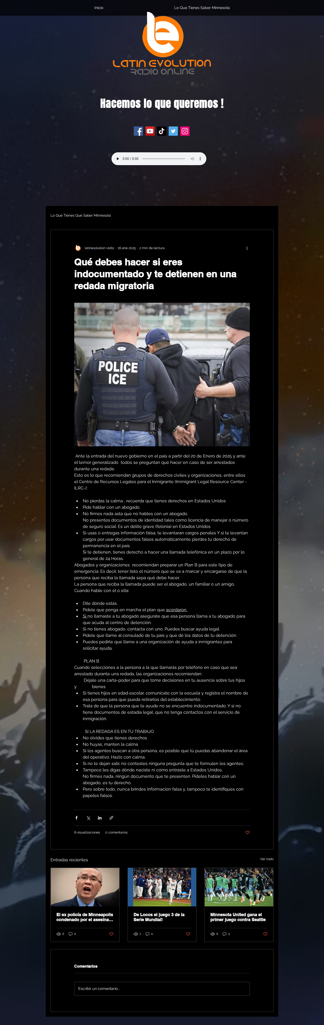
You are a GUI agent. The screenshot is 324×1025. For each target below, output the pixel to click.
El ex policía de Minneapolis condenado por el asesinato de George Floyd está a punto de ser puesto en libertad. (84, 917)
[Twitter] (173, 131)
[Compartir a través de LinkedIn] (99, 817)
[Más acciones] (247, 248)
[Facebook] (138, 131)
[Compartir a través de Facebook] (76, 817)
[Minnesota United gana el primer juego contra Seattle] (239, 887)
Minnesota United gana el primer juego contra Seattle (238, 917)
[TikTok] (161, 131)
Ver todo (266, 859)
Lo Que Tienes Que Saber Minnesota (81, 215)
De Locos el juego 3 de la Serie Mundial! (159, 917)
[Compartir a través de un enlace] (111, 817)
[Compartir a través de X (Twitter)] (88, 817)
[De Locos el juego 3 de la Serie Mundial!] (162, 887)
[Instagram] (185, 131)
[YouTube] (150, 131)
